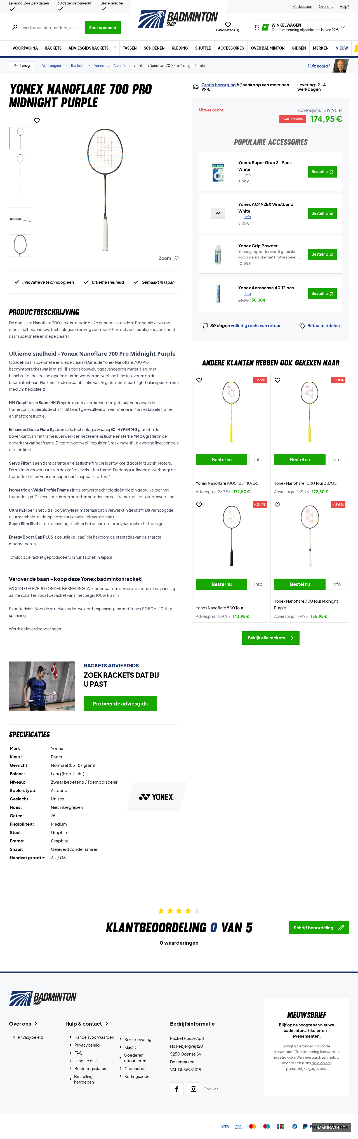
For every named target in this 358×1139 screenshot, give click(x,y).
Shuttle (203, 48)
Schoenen (154, 48)
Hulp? (344, 6)
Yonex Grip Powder (258, 245)
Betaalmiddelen (323, 325)
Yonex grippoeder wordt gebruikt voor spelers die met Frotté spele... (268, 254)
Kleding (180, 48)
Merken (321, 48)
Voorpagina (25, 48)
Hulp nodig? (319, 65)
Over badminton (268, 48)
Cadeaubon (302, 6)
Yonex (99, 66)
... (244, 175)
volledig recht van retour (256, 325)
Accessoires (231, 48)
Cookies (211, 1089)
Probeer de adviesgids (120, 703)
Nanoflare (121, 66)
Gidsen (299, 48)
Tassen (130, 48)
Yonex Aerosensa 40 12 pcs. (267, 287)
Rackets (53, 48)
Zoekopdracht (102, 27)
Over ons (326, 6)
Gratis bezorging (218, 84)
